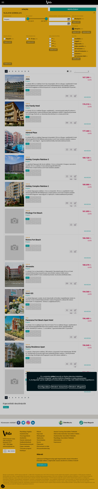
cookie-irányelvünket (79, 378)
